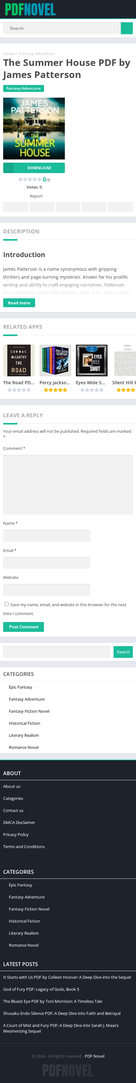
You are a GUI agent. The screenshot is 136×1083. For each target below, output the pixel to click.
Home (9, 53)
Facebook (15, 207)
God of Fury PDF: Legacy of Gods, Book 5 (41, 989)
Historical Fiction (24, 723)
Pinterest (68, 207)
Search (123, 652)
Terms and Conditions (24, 846)
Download (39, 168)
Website (10, 577)
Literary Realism (24, 735)
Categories (13, 798)
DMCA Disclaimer (19, 822)
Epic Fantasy (20, 687)
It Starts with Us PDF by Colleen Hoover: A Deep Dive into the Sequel (67, 977)
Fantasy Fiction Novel (29, 711)
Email (9, 550)
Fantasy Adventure (37, 53)
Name (10, 523)
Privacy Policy (16, 834)
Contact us (13, 810)
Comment (14, 448)
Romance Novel (24, 747)
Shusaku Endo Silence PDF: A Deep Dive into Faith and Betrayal (62, 1013)
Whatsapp (120, 207)
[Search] (127, 28)
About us (11, 786)
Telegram (94, 207)
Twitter (42, 207)
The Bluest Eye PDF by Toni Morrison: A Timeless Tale (52, 1001)
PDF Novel (94, 1056)
